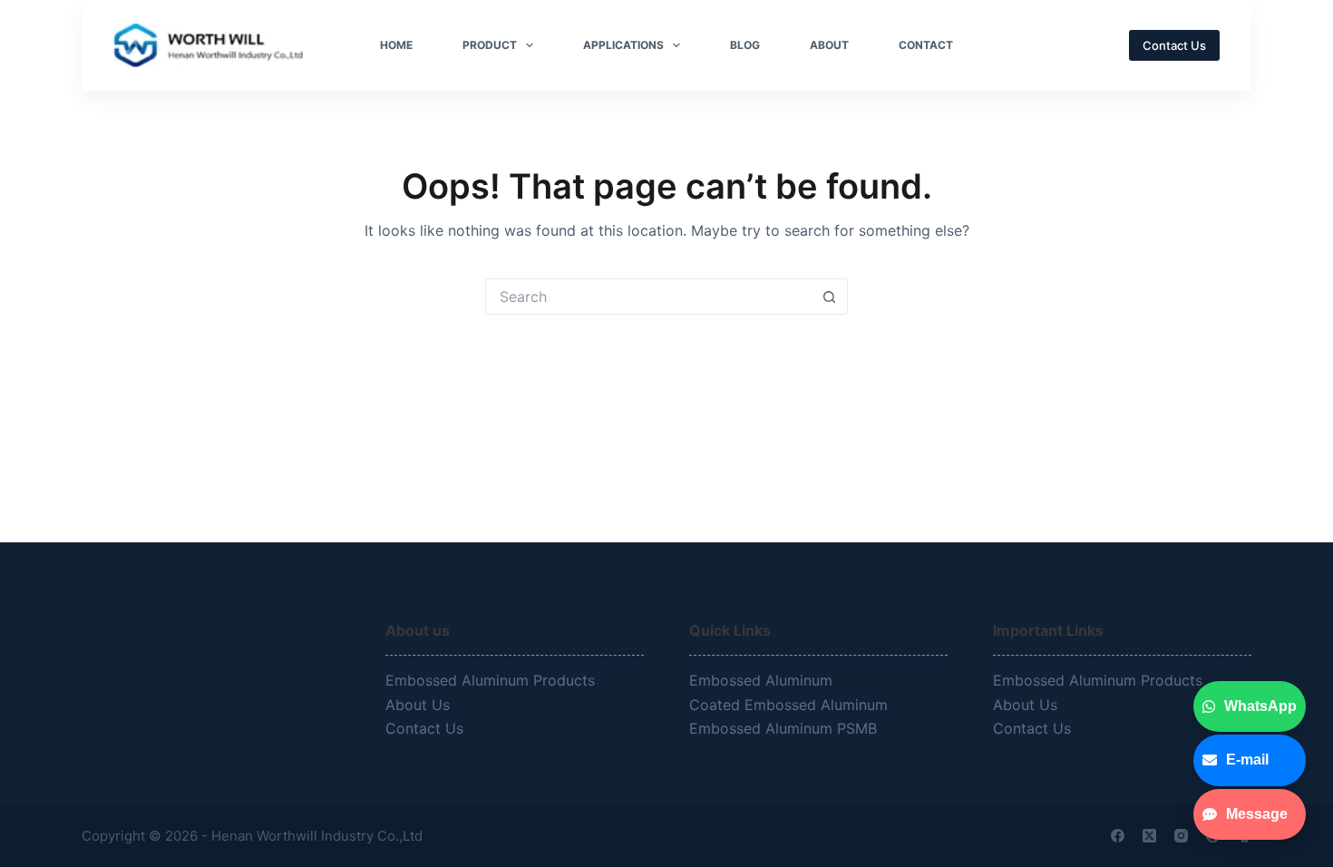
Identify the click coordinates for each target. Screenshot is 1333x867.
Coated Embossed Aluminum (790, 705)
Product (489, 45)
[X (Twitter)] (1149, 836)
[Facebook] (1117, 836)
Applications (623, 45)
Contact (926, 45)
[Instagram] (1181, 836)
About (829, 45)
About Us (417, 705)
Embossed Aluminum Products (490, 680)
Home (396, 45)
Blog (745, 45)
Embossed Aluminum (763, 680)
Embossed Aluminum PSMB (785, 728)
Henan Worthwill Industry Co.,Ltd (318, 835)
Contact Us (1174, 45)
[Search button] (830, 296)
